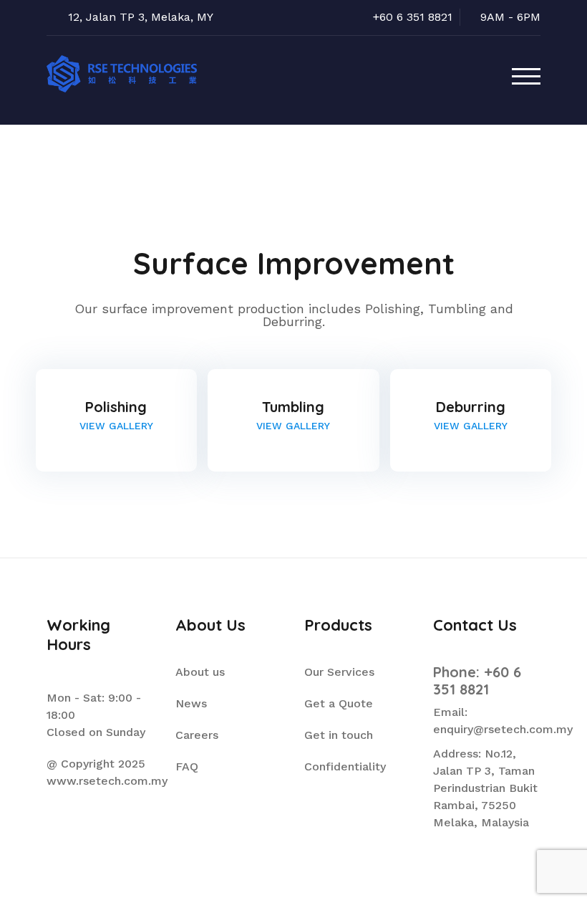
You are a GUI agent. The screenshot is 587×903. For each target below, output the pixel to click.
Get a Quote (338, 703)
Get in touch (338, 735)
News (191, 703)
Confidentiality (345, 766)
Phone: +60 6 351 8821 (477, 680)
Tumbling (293, 407)
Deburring (470, 407)
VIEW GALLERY (116, 425)
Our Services (339, 672)
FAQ (186, 766)
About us (200, 672)
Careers (196, 735)
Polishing (116, 407)
